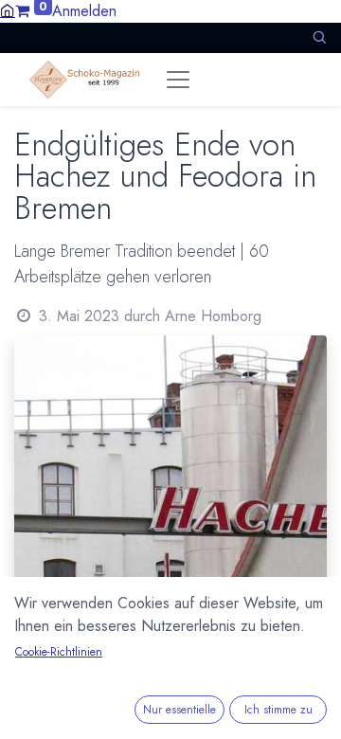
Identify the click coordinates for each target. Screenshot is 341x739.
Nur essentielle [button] (179, 709)
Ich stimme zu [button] (278, 709)
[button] (319, 37)
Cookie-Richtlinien (58, 651)
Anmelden (84, 11)
